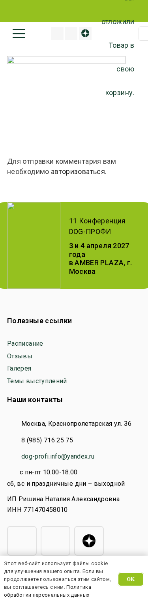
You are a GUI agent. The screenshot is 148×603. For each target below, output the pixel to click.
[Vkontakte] (71, 33)
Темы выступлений (37, 381)
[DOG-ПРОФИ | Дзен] (85, 33)
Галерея (19, 368)
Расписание (25, 343)
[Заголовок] (57, 33)
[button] (19, 33)
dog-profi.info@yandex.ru (58, 456)
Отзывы (19, 356)
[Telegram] (22, 541)
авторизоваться (78, 171)
